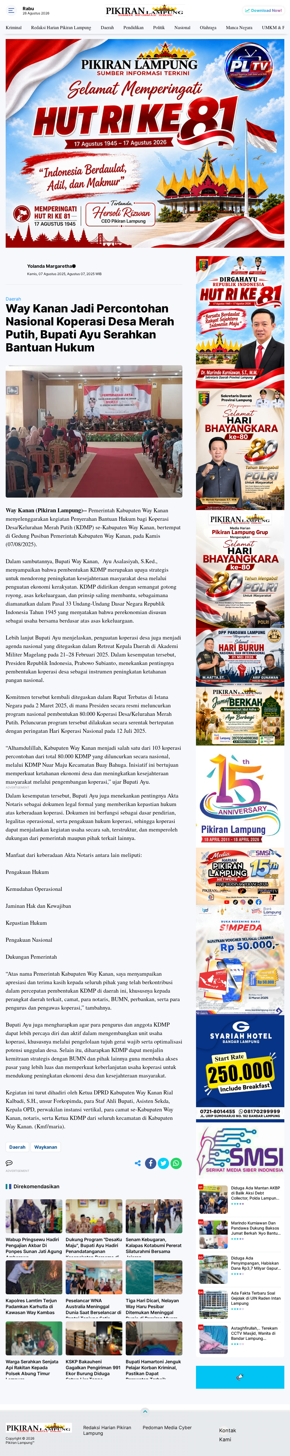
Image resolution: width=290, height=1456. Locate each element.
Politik (159, 27)
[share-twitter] (163, 1163)
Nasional (182, 27)
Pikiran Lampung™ (20, 1442)
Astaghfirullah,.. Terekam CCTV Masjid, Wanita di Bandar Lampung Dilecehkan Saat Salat (254, 1333)
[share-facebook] (150, 1163)
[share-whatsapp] (176, 1163)
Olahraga (208, 27)
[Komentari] (9, 1163)
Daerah (107, 27)
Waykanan (45, 1147)
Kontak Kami (223, 1431)
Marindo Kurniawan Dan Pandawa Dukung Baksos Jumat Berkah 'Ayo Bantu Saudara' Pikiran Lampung (255, 1228)
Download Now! (266, 10)
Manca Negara (239, 27)
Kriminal (14, 27)
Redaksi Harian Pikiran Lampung (61, 27)
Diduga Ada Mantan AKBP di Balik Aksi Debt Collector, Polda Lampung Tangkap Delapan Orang (255, 1193)
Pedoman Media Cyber (167, 1427)
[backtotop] (145, 1412)
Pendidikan (133, 27)
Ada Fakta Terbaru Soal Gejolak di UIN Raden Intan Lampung (256, 1298)
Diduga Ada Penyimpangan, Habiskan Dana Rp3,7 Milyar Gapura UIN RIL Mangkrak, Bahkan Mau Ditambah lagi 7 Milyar (256, 1263)
